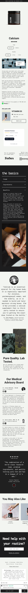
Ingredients (7, 184)
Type (14, 44)
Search (6, 562)
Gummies (17, 47)
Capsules (11, 47)
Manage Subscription (13, 566)
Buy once (16, 116)
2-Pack (13, 54)
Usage (5, 179)
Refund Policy (19, 562)
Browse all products (14, 552)
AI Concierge (12, 562)
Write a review (9, 138)
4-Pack (19, 54)
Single (8, 54)
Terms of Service (10, 564)
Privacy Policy (18, 564)
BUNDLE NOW (20, 63)
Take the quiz (14, 549)
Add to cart (18, 120)
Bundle (14, 51)
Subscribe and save (18, 114)
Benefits (6, 190)
